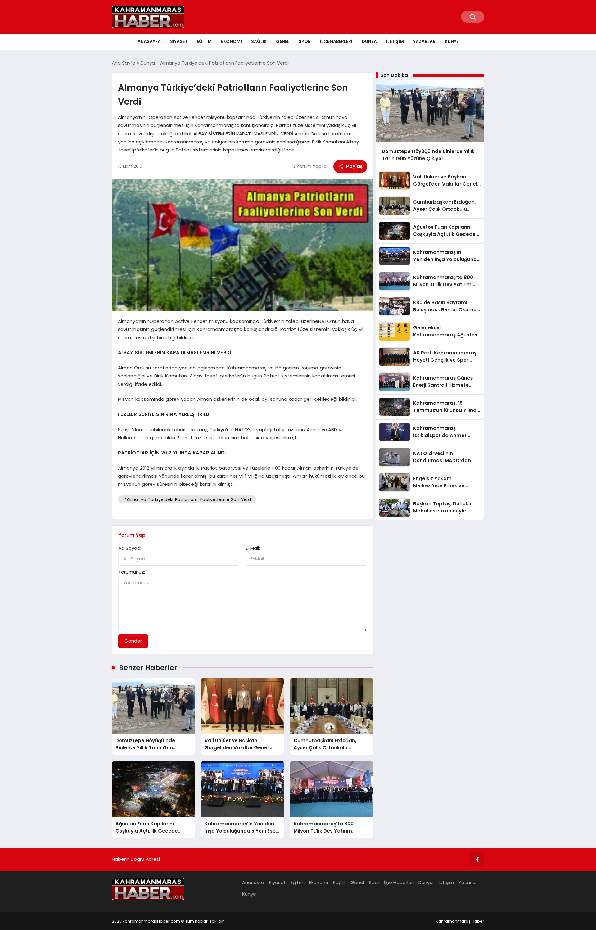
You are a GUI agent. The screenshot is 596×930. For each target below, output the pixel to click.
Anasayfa (149, 41)
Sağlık (259, 41)
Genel (282, 41)
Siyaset (178, 41)
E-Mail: (253, 548)
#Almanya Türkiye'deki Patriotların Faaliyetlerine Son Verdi (187, 499)
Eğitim (204, 41)
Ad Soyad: (129, 548)
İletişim (395, 41)
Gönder (133, 641)
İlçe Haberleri (336, 41)
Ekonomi (231, 41)
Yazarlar (424, 41)
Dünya (369, 41)
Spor (305, 41)
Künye (451, 41)
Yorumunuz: (131, 572)
